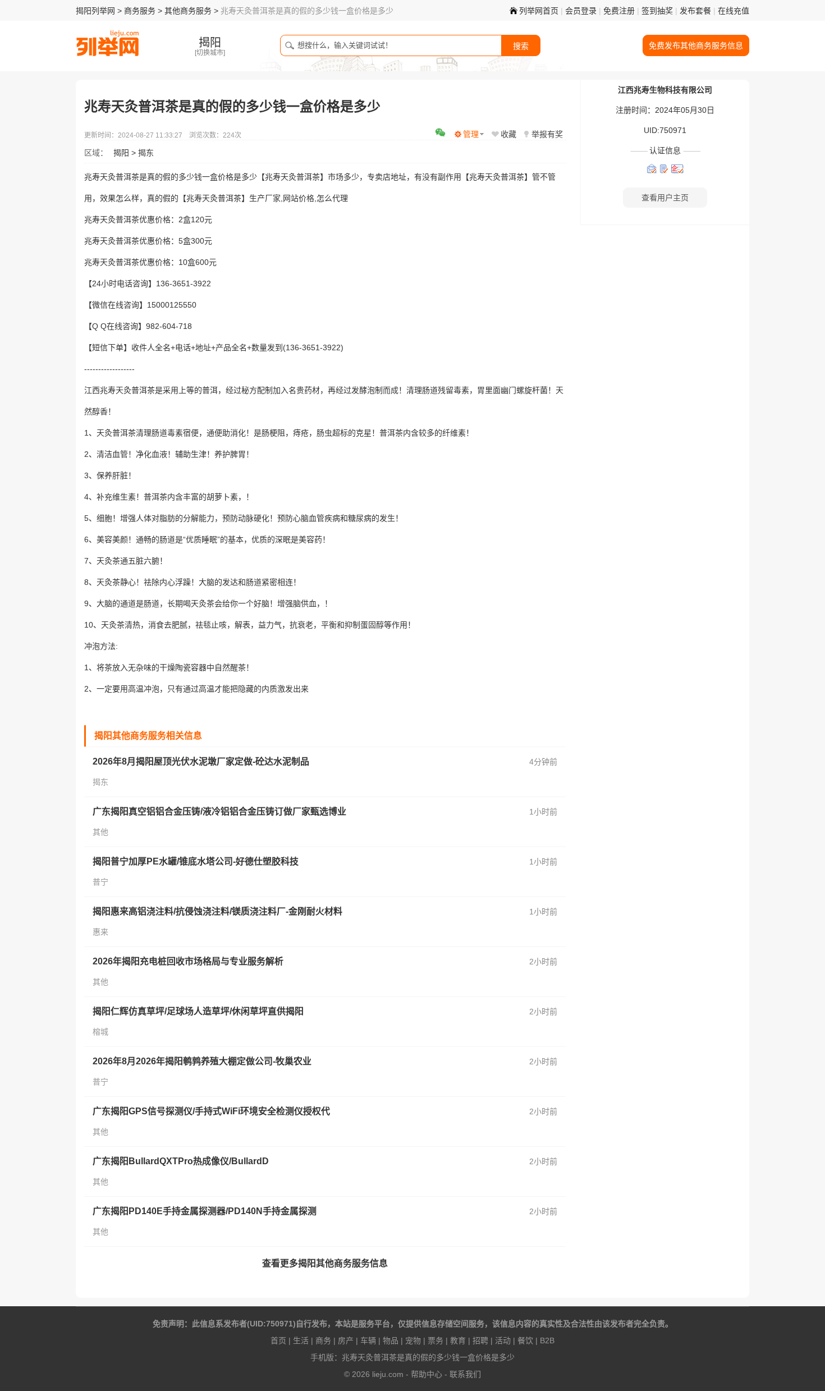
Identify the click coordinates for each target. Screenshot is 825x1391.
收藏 (508, 134)
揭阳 (121, 152)
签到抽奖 (657, 10)
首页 (278, 1340)
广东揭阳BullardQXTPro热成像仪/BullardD (181, 1161)
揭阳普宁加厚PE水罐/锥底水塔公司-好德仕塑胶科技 (196, 861)
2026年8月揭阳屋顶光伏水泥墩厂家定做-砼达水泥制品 (201, 761)
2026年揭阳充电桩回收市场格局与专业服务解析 (188, 961)
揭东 (146, 152)
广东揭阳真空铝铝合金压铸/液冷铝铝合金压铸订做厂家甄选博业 (219, 811)
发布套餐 (695, 10)
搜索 (521, 46)
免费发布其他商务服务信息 (696, 45)
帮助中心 (426, 1374)
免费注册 (619, 10)
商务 (323, 1340)
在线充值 (733, 10)
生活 (301, 1340)
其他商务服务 (188, 10)
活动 (503, 1340)
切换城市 (209, 53)
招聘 (480, 1340)
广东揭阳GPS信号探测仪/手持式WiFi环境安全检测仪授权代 (211, 1111)
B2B (547, 1340)
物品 (390, 1340)
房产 (346, 1340)
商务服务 (139, 10)
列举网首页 (538, 10)
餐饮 (525, 1340)
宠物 (413, 1340)
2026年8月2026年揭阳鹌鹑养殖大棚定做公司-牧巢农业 (202, 1061)
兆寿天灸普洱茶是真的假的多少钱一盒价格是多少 (428, 1357)
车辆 (368, 1340)
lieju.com (388, 1374)
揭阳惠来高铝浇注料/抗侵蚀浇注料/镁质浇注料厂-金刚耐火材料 (217, 911)
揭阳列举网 (95, 10)
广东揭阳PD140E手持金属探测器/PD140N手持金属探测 (205, 1211)
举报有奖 (547, 134)
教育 (458, 1340)
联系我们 (465, 1374)
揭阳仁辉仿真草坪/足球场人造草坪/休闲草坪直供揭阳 (198, 1011)
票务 (435, 1340)
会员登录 (581, 10)
